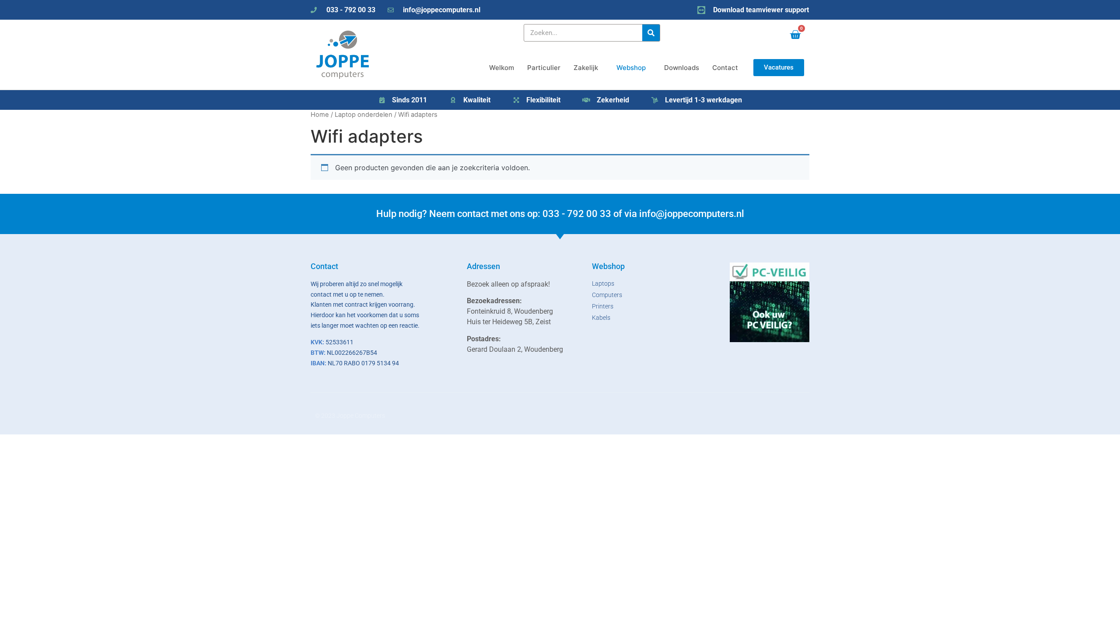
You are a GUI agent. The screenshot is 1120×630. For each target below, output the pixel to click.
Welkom (501, 67)
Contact (725, 67)
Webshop (631, 67)
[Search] (651, 32)
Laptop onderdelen (363, 115)
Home (320, 115)
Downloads (681, 67)
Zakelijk (586, 67)
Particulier (543, 67)
